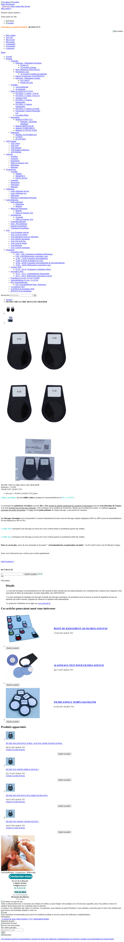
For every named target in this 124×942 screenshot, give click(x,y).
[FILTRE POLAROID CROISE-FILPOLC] (10, 817)
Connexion (10, 48)
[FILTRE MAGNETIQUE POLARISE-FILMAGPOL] (10, 791)
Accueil (9, 300)
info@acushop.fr (7, 561)
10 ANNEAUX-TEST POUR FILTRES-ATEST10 (79, 665)
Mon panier (10, 42)
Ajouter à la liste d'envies (15, 750)
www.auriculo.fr (44, 603)
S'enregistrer (10, 46)
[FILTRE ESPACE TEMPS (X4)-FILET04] (23, 719)
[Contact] (20, 899)
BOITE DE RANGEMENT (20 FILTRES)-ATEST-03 (80, 628)
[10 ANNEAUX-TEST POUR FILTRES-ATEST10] (23, 682)
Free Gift (9, 37)
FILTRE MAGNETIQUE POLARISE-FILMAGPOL (27, 795)
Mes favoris (10, 40)
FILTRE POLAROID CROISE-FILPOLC (22, 822)
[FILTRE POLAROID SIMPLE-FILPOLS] (10, 765)
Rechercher (5, 295)
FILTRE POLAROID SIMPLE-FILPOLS (22, 769)
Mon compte (11, 35)
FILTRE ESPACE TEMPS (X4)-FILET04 (75, 702)
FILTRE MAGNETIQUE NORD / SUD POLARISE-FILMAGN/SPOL (34, 743)
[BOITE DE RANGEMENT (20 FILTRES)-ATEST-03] (23, 646)
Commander (10, 44)
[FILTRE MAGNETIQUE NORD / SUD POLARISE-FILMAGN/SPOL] (10, 739)
